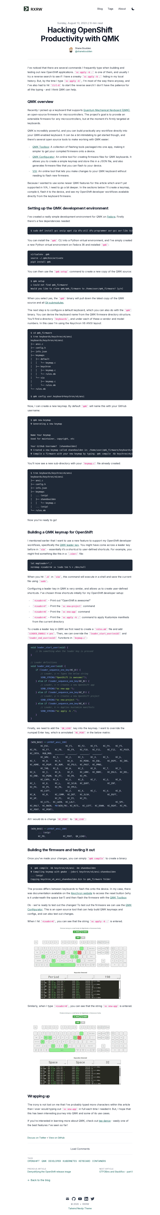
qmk (44, 1161)
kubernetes (70, 1161)
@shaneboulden (83, 51)
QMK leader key (69, 545)
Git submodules (54, 302)
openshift (34, 1161)
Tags (110, 8)
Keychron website (81, 893)
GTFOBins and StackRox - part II (115, 1171)
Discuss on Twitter (37, 1137)
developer (54, 1161)
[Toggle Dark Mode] (133, 8)
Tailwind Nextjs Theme (80, 1208)
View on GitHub (57, 1137)
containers (99, 1161)
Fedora (111, 216)
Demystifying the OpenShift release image (49, 1171)
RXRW (85, 1204)
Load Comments (80, 1148)
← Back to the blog (39, 1180)
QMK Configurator (43, 156)
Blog (100, 8)
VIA (34, 171)
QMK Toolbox (40, 146)
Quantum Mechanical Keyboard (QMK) (106, 110)
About (122, 8)
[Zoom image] (80, 964)
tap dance (105, 1120)
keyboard (84, 1161)
